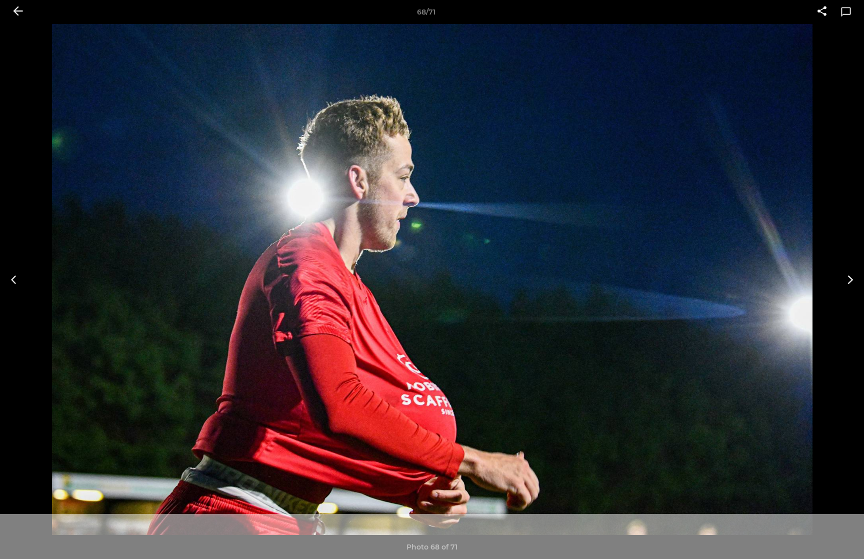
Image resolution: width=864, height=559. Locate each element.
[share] (822, 12)
